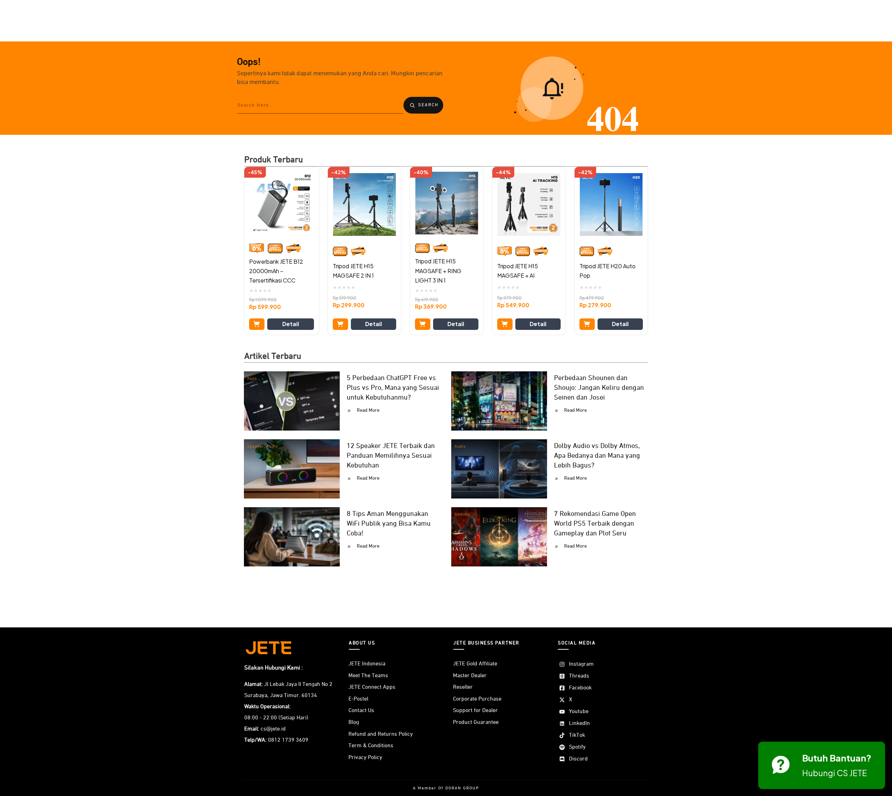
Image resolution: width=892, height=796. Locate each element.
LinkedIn (579, 723)
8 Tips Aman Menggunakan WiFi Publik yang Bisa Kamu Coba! (389, 523)
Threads (579, 676)
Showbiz (463, 379)
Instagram (581, 664)
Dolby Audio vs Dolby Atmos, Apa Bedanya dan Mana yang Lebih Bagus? (597, 455)
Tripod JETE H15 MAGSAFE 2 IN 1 (353, 270)
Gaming (462, 514)
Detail (290, 323)
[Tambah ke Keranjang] (256, 324)
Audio (272, 447)
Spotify (577, 747)
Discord (578, 759)
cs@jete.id (273, 729)
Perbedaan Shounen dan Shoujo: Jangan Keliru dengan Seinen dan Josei (599, 387)
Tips (251, 514)
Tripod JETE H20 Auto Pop (607, 270)
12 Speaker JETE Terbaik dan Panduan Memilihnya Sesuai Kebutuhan (391, 455)
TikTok (577, 735)
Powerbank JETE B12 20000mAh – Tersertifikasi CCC (276, 271)
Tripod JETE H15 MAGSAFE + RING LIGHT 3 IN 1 (438, 270)
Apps (252, 379)
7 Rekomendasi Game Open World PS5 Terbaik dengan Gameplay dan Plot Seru (595, 523)
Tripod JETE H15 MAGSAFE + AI (517, 270)
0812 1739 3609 (288, 740)
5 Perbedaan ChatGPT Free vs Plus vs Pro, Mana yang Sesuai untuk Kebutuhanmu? (393, 387)
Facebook (580, 688)
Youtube (579, 711)
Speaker (255, 447)
